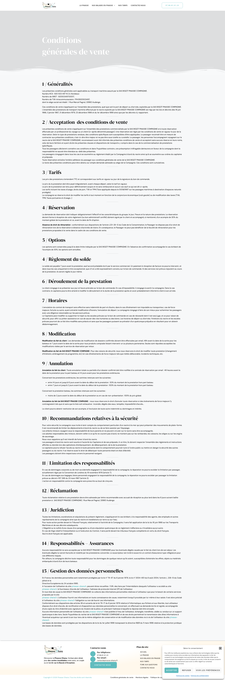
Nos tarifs (123, 5)
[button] (220, 648)
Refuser (186, 670)
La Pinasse (84, 5)
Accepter (171, 670)
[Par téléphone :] (93, 653)
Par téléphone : (104, 652)
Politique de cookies (182, 676)
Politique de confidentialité (200, 676)
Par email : (102, 657)
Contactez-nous (138, 5)
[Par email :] (93, 659)
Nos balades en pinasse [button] (102, 5)
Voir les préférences (208, 670)
